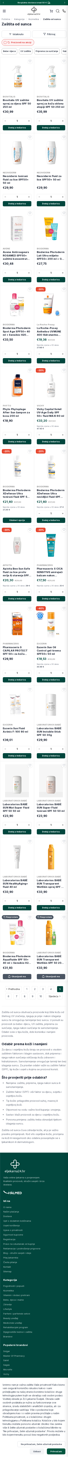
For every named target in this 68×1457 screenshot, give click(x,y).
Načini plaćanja (11, 1211)
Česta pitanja (10, 1262)
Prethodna (14, 989)
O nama (7, 1207)
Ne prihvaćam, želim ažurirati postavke (41, 1444)
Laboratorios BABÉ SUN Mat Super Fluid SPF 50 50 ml (16, 808)
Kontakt (7, 1267)
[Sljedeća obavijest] (65, 3)
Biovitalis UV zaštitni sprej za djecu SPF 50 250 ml (17, 103)
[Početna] (34, 11)
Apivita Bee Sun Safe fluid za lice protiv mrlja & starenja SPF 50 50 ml (16, 572)
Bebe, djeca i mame (13, 1299)
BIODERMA (43, 248)
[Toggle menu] (4, 11)
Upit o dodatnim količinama (17, 1221)
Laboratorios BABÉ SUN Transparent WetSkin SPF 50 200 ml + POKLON (50, 960)
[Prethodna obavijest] (3, 3)
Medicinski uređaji (12, 1323)
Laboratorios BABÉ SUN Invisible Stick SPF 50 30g (49, 732)
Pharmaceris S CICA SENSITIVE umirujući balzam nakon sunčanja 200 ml (50, 572)
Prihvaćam (56, 1451)
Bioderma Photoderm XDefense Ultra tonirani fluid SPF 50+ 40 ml (17, 494)
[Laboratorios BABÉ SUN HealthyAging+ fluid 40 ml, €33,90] (17, 856)
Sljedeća (53, 996)
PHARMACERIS (45, 565)
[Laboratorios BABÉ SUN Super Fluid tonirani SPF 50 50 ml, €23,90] (51, 780)
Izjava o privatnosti (13, 1230)
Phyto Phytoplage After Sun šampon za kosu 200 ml (16, 412)
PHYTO (7, 405)
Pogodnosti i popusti (13, 1286)
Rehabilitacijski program (15, 1327)
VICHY (40, 405)
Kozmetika (8, 1290)
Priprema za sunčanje (47, 51)
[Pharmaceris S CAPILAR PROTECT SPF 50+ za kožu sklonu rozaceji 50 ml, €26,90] (17, 623)
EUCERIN (42, 643)
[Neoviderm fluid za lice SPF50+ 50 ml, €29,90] (51, 152)
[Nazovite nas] (64, 11)
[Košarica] (51, 11)
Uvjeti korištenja (11, 1225)
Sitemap (7, 1271)
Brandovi (7, 1336)
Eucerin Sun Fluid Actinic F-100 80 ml (15, 730)
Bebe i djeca (9, 51)
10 (41, 996)
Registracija (9, 1239)
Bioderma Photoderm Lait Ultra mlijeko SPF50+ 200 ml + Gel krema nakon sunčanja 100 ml (51, 255)
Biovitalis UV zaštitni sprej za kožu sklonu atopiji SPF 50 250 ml (50, 103)
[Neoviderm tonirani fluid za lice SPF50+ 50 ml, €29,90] (17, 152)
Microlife (7, 1369)
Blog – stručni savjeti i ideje (17, 1253)
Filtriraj (51, 34)
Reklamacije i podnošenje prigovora (21, 1248)
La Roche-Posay (46, 324)
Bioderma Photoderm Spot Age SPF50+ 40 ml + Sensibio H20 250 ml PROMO (17, 331)
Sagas (6, 1365)
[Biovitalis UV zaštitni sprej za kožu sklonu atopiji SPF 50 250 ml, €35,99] (51, 76)
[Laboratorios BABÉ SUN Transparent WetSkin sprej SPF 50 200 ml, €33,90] (51, 856)
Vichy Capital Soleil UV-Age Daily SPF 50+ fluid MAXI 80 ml (50, 412)
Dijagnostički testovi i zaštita (17, 1332)
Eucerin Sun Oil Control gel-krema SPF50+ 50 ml (49, 651)
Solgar (6, 1351)
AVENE (6, 248)
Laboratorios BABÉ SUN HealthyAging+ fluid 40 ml (15, 884)
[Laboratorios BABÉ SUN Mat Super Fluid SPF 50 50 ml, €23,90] (17, 780)
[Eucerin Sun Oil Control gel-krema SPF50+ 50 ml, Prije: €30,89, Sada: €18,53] (51, 623)
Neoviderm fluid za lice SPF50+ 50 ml (49, 178)
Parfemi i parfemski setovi (16, 1313)
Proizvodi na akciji (21, 42)
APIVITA (7, 565)
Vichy (6, 1374)
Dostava (7, 1216)
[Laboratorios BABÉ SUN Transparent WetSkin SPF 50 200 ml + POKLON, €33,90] (51, 932)
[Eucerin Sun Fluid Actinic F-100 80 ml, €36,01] (17, 704)
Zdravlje (7, 1304)
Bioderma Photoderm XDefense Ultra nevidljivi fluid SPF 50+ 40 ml (51, 494)
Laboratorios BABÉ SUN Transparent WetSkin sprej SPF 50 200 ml (51, 884)
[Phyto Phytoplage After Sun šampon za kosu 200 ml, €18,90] (17, 385)
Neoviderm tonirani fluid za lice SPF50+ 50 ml (16, 179)
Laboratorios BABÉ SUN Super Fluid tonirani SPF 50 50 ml (51, 808)
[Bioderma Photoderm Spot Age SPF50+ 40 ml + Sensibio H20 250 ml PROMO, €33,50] (17, 304)
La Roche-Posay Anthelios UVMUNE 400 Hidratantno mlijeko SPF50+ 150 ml (49, 331)
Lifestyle (7, 1309)
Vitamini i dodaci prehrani (16, 1295)
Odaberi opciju (17, 520)
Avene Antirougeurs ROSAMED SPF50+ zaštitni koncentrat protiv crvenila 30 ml (16, 255)
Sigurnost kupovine (13, 1234)
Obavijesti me (19, 976)
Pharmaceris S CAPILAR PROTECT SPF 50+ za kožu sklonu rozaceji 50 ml (17, 651)
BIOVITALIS (9, 96)
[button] (30, 61)
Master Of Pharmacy (14, 1355)
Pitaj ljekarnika (10, 1257)
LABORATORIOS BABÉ (49, 724)
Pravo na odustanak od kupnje (19, 1244)
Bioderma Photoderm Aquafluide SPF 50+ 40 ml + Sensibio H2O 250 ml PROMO (17, 960)
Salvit (6, 1360)
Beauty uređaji (10, 1318)
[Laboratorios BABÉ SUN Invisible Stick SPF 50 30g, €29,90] (51, 704)
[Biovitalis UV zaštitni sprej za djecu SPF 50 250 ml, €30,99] (17, 76)
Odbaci (37, 1451)
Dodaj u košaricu (17, 127)
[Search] (58, 11)
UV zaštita (25, 51)
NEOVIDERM (9, 172)
